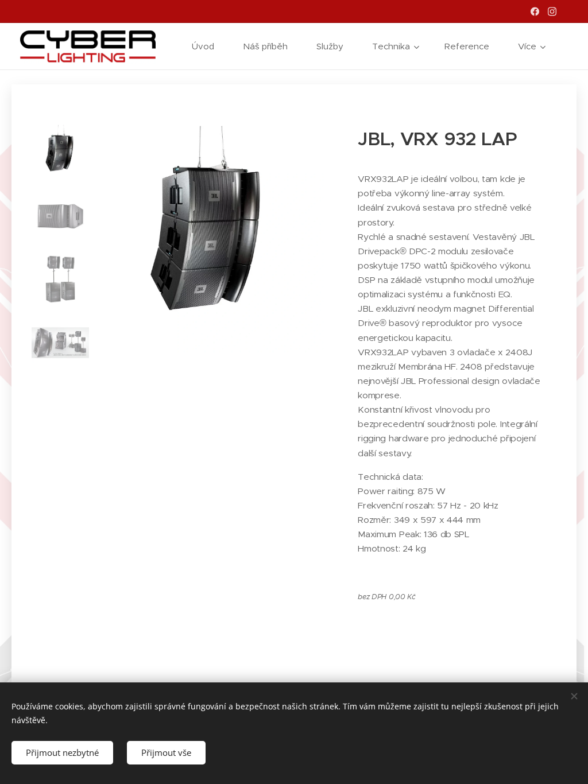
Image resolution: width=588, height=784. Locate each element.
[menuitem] (209, 46)
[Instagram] (552, 11)
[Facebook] (535, 11)
